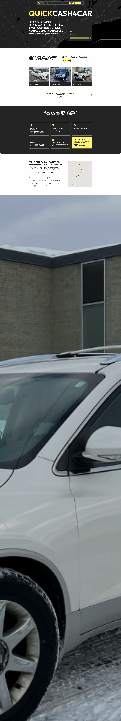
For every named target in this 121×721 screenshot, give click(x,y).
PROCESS (50, 2)
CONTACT (65, 2)
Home (46, 2)
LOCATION (60, 2)
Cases (55, 2)
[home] (40, 3)
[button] (91, 76)
